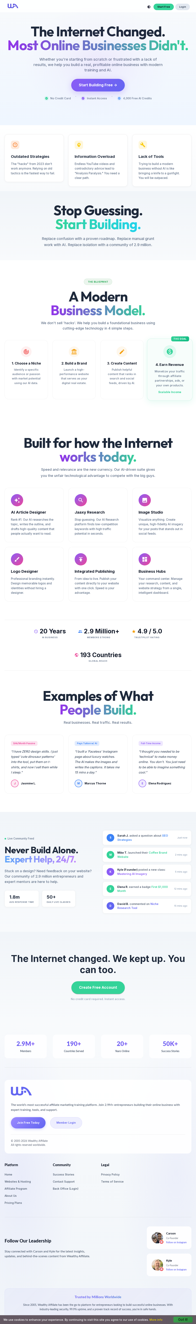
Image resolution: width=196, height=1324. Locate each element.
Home (8, 1174)
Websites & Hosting (18, 1181)
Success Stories (63, 1174)
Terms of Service (112, 1181)
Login (182, 6)
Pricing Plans (13, 1202)
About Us (11, 1195)
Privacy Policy (110, 1174)
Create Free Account (98, 987)
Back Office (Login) (65, 1188)
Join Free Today (28, 1122)
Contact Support (64, 1181)
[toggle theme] (149, 7)
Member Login (66, 1122)
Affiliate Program (16, 1188)
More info (156, 1319)
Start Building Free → (98, 85)
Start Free (163, 6)
